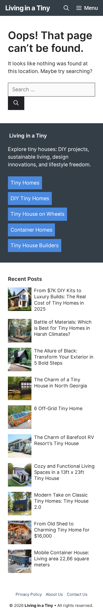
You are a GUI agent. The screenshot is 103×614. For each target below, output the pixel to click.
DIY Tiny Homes (30, 198)
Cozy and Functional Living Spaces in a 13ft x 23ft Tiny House (64, 472)
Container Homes (31, 230)
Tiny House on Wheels (37, 214)
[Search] (16, 103)
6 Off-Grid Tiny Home (58, 408)
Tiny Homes (25, 183)
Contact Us (77, 594)
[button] (66, 8)
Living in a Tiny (27, 8)
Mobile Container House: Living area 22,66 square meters (61, 559)
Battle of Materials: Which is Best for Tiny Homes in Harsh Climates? (63, 328)
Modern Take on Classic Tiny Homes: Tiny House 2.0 (61, 501)
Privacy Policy (29, 594)
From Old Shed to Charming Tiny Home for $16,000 (62, 530)
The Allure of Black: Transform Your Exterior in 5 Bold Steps (63, 357)
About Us (54, 594)
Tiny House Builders (35, 245)
